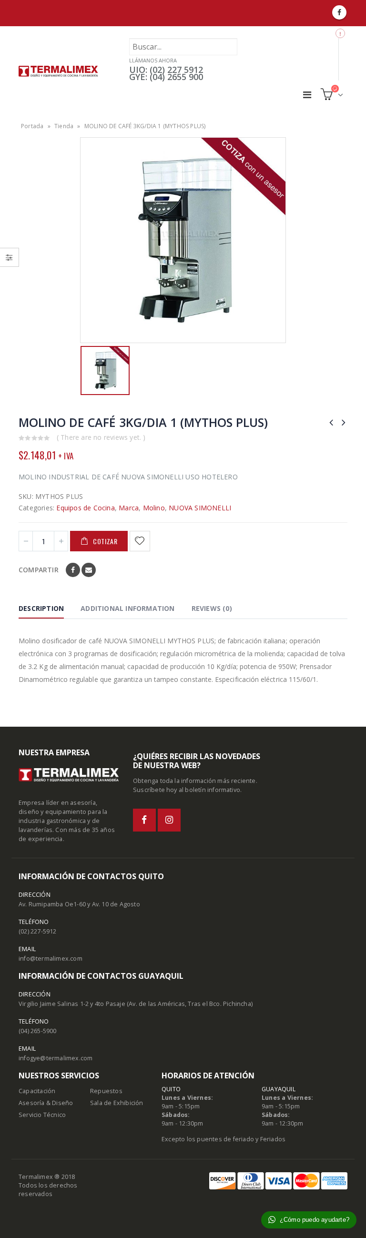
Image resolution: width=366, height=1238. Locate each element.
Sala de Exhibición (116, 1103)
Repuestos (106, 1091)
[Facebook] (339, 12)
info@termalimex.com (50, 958)
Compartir (39, 569)
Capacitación (37, 1091)
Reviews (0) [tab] (212, 608)
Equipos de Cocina (85, 507)
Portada (32, 126)
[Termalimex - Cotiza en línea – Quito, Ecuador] (58, 71)
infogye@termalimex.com (55, 1058)
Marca (129, 507)
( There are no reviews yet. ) (101, 437)
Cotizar (105, 541)
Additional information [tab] (127, 608)
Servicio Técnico (42, 1115)
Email (88, 570)
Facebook (73, 570)
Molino (154, 507)
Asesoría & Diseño (46, 1103)
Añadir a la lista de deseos (141, 541)
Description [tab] (41, 608)
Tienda (63, 126)
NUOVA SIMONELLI (200, 507)
